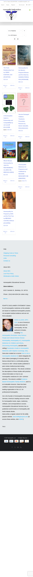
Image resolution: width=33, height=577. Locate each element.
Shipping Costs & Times (10, 253)
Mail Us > (5, 298)
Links (5, 258)
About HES (6, 271)
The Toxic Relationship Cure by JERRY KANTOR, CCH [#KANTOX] (9, 72)
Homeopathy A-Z (16, 340)
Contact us (6, 261)
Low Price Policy (8, 273)
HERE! (21, 419)
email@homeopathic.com (23, 1)
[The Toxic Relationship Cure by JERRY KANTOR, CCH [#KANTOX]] (9, 55)
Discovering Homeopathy (10, 345)
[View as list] (17, 39)
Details (13, 85)
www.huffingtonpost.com (20, 416)
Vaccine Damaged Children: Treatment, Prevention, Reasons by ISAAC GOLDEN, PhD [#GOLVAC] (23, 121)
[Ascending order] (24, 30)
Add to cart (6, 86)
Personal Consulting (9, 255)
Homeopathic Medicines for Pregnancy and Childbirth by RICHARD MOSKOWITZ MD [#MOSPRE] (23, 171)
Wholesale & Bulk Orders (11, 276)
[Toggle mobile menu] (30, 10)
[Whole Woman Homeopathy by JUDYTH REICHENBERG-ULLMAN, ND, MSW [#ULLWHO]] (9, 150)
